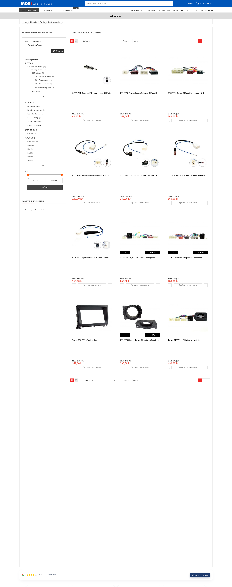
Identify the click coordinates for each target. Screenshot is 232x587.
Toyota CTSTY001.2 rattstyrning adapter (184, 340)
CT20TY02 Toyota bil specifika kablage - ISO (186, 93)
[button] (74, 120)
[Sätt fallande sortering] (118, 41)
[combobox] (129, 3)
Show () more (35, 97)
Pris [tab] (27, 172)
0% (82, 114)
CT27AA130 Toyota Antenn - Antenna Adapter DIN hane (190, 175)
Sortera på (86, 41)
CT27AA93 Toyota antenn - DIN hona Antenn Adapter (93, 258)
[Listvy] (76, 41)
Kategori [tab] (29, 63)
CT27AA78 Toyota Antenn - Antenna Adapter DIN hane (93, 175)
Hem (25, 22)
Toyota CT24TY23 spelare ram (84, 340)
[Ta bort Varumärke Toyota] (26, 45)
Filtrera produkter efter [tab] (37, 32)
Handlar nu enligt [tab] (33, 41)
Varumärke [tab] (30, 138)
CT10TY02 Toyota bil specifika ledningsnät (185, 258)
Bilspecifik (33, 22)
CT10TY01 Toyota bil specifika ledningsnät (137, 258)
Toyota (42, 22)
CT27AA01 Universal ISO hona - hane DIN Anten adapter (95, 93)
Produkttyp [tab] (30, 103)
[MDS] (40, 3)
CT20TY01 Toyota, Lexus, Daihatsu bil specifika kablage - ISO (145, 93)
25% (78, 114)
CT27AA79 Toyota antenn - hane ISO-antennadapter (141, 175)
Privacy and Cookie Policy (185, 10)
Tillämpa (44, 187)
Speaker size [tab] (31, 130)
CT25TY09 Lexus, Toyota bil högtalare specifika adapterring (144, 340)
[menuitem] (50, 9)
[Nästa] (208, 41)
